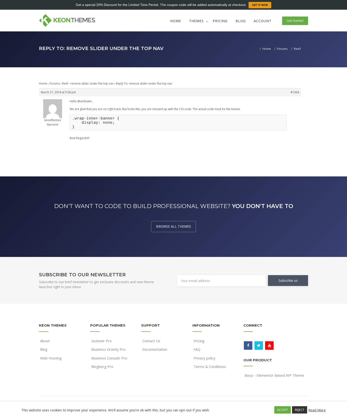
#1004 (295, 92)
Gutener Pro (101, 340)
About (45, 340)
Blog (241, 21)
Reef (65, 83)
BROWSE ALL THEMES (173, 226)
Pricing (220, 21)
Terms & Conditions (210, 366)
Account (262, 21)
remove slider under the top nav (92, 83)
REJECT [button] (299, 410)
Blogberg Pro (102, 366)
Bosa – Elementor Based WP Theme (274, 375)
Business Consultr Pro (109, 358)
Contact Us (151, 340)
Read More (317, 410)
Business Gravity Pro (108, 349)
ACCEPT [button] (282, 410)
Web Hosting (51, 358)
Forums (55, 83)
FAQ (197, 349)
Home (175, 21)
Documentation (154, 349)
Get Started (295, 20)
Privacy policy (205, 358)
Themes (196, 21)
